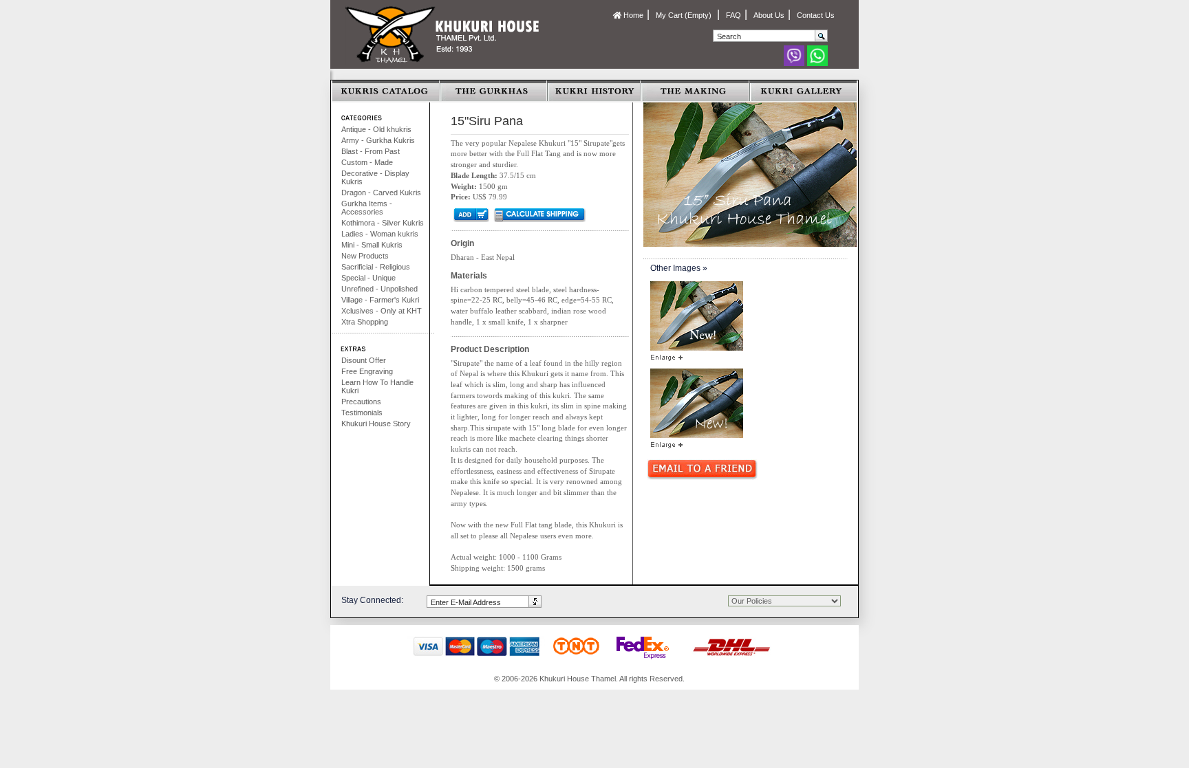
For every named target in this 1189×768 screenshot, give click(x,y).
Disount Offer (363, 360)
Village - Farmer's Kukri (380, 300)
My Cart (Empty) (685, 15)
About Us (768, 15)
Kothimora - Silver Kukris (382, 223)
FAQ (733, 15)
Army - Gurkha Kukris (378, 140)
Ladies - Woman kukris (379, 234)
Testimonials (362, 412)
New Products (365, 256)
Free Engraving (367, 371)
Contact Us (816, 15)
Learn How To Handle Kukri (377, 386)
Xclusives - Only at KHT (381, 311)
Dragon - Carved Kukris (381, 192)
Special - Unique (368, 278)
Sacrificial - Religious (375, 267)
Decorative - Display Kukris (375, 177)
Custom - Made (367, 162)
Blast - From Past (370, 151)
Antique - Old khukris (376, 129)
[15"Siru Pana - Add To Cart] (470, 214)
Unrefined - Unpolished (379, 289)
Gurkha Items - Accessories (366, 207)
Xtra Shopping (364, 322)
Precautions (361, 401)
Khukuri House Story (376, 423)
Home (632, 15)
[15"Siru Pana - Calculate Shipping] (539, 214)
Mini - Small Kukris (372, 245)
